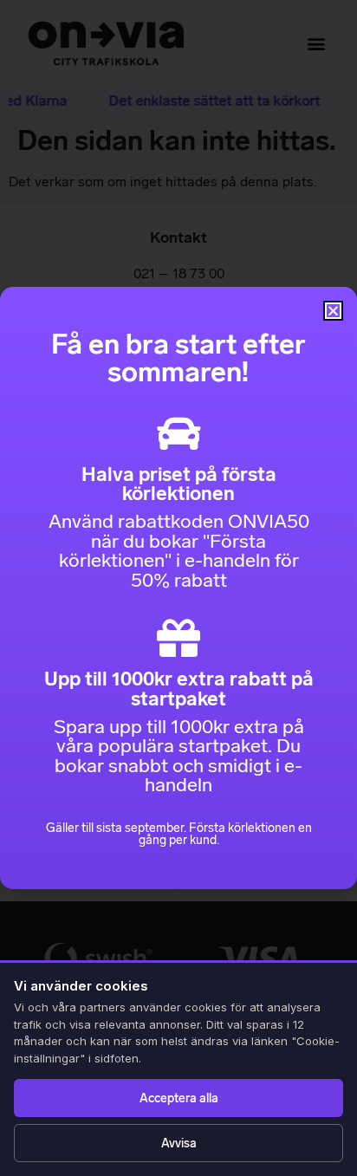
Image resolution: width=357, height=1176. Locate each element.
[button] (333, 310)
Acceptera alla (179, 1098)
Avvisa (179, 1143)
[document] (178, 588)
